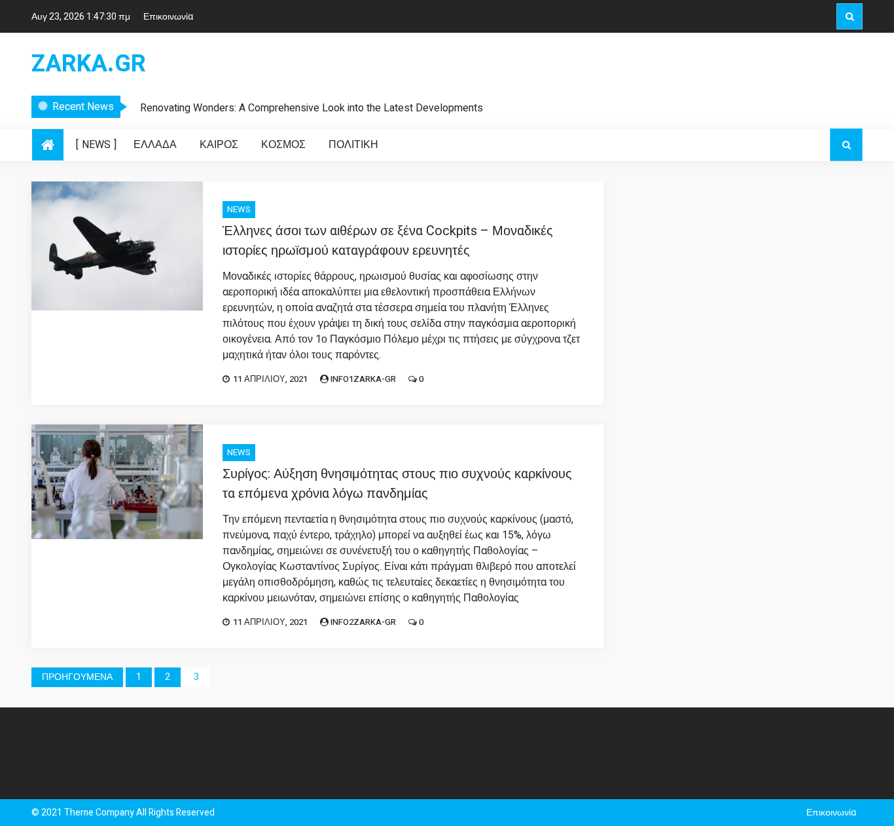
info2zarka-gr (363, 622)
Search (849, 16)
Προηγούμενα (77, 677)
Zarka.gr (88, 64)
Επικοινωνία (168, 17)
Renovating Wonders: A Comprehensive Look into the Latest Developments (311, 108)
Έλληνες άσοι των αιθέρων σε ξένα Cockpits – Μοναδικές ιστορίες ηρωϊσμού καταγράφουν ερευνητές (388, 240)
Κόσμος (283, 145)
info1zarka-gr (363, 379)
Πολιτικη (353, 145)
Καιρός (219, 145)
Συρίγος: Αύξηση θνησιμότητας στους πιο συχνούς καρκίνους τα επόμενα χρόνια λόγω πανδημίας (397, 483)
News (96, 145)
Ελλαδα (155, 145)
